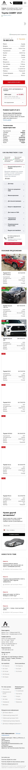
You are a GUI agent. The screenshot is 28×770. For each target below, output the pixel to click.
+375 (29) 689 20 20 (7, 650)
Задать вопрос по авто (14, 82)
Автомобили (5, 663)
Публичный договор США (10, 718)
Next (25, 23)
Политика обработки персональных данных (12, 761)
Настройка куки (5, 757)
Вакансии (19, 702)
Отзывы (18, 699)
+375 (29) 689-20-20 (12, 240)
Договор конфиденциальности (12, 723)
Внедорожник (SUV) (7, 692)
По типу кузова (6, 687)
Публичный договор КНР (10, 715)
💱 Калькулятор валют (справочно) (18, 34)
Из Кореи (5, 677)
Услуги (18, 696)
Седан (23, 55)
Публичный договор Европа (11, 721)
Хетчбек (5, 699)
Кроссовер (6, 689)
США (23, 73)
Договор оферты (8, 712)
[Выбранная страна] (4, 530)
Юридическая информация (10, 710)
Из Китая (5, 671)
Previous (2, 23)
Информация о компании (19, 687)
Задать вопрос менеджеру (13, 243)
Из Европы (6, 666)
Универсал (6, 702)
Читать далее (7, 120)
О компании (19, 691)
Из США (5, 668)
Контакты (19, 693)
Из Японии (6, 674)
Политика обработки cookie (8, 759)
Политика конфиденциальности (9, 764)
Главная (3, 8)
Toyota (23, 44)
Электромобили (20, 663)
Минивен (5, 704)
